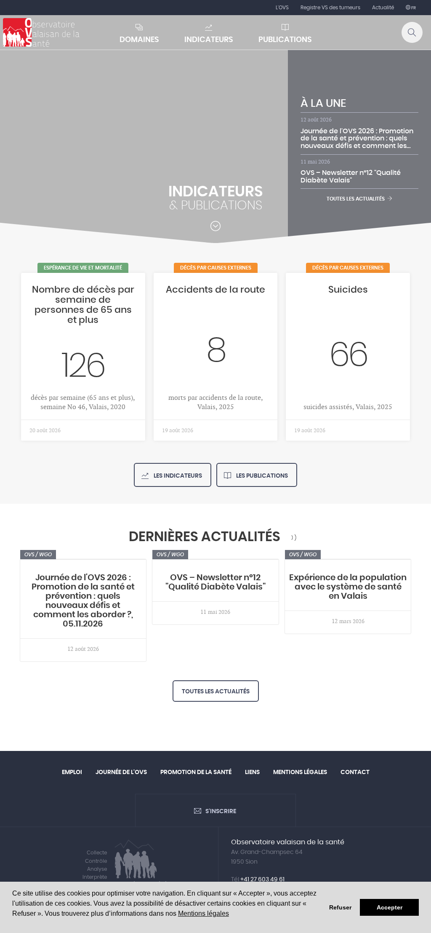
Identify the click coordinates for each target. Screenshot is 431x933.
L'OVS (282, 7)
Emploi (72, 772)
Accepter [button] (389, 907)
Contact (355, 772)
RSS (293, 537)
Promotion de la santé (195, 772)
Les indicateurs (177, 476)
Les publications (261, 476)
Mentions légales (203, 913)
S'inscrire (220, 811)
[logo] (41, 32)
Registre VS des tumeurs (330, 7)
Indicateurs (208, 40)
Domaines (139, 40)
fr (413, 8)
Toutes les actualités (357, 198)
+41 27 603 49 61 (262, 880)
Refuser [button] (340, 907)
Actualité (383, 7)
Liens (252, 772)
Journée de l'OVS (121, 772)
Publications (285, 40)
